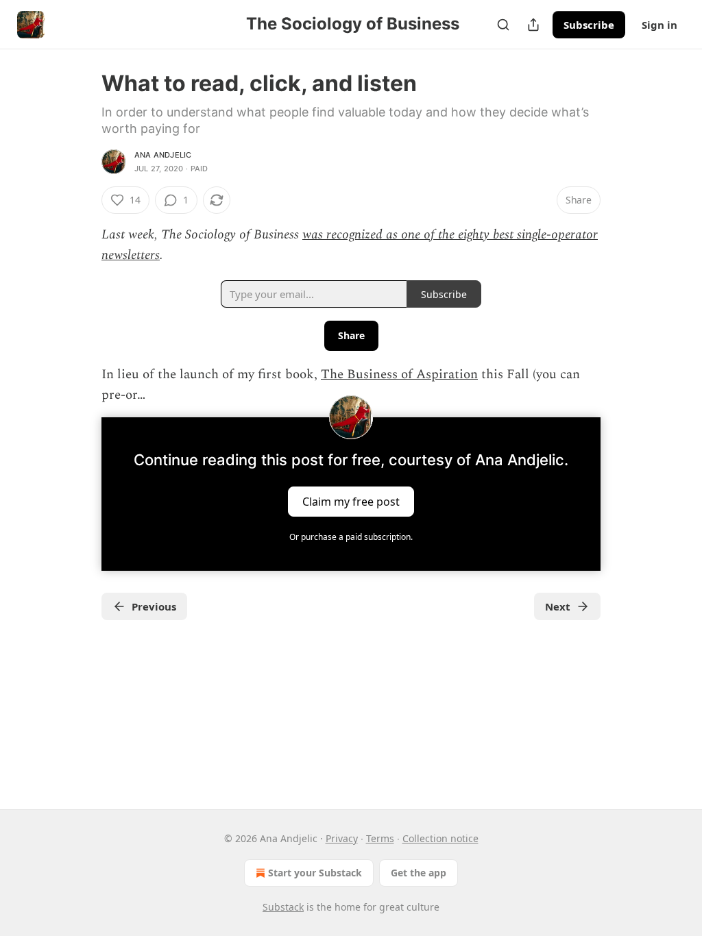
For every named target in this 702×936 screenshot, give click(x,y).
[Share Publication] (533, 24)
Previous (154, 606)
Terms (380, 838)
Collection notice (440, 838)
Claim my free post (351, 500)
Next (557, 606)
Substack (283, 906)
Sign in (659, 25)
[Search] (503, 24)
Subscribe (589, 25)
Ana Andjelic (162, 155)
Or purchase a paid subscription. (351, 537)
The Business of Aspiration (399, 374)
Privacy (342, 838)
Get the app (418, 872)
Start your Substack (315, 872)
